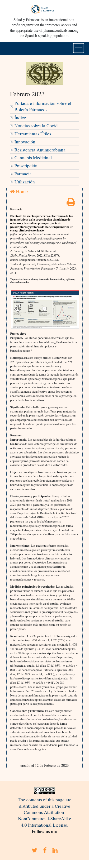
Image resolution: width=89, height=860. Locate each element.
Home (21, 191)
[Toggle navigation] (78, 48)
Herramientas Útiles (32, 134)
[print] (71, 203)
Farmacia (23, 174)
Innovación (24, 142)
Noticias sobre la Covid (36, 126)
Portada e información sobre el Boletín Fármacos (42, 106)
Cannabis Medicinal (33, 157)
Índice (20, 117)
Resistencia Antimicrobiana (40, 150)
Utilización (24, 182)
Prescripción (25, 165)
